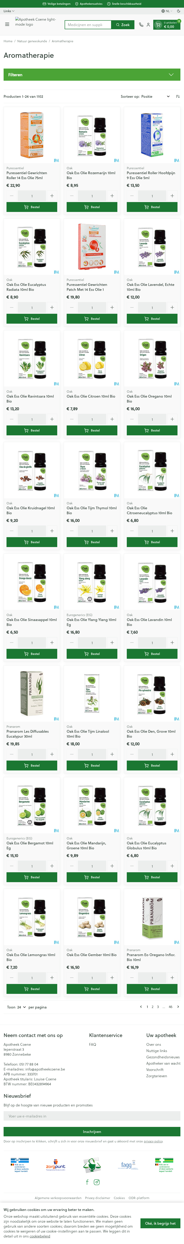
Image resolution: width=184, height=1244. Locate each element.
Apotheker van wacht (163, 1063)
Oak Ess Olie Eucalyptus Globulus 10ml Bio (146, 845)
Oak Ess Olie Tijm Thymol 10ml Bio (92, 510)
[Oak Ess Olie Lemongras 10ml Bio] (32, 917)
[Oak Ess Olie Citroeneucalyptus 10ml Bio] (152, 470)
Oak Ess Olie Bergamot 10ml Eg (30, 845)
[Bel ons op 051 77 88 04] (141, 24)
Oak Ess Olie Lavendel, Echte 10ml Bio (150, 287)
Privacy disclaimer (97, 1198)
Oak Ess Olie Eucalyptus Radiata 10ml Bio (26, 287)
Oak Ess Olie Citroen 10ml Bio (91, 396)
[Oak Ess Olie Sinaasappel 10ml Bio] (32, 582)
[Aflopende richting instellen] (177, 96)
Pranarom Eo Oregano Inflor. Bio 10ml (151, 957)
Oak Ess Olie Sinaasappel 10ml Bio (32, 622)
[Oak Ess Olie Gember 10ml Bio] (92, 917)
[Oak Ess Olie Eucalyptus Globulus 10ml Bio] (152, 805)
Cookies (119, 1198)
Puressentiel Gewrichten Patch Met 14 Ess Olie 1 (87, 287)
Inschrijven (92, 1131)
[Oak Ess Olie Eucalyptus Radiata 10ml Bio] (32, 247)
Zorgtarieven (156, 1075)
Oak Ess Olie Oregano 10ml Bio (149, 399)
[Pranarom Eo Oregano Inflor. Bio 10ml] (152, 917)
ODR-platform (139, 1198)
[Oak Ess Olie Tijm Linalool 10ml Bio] (92, 693)
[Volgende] (177, 1007)
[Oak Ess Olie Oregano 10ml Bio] (152, 358)
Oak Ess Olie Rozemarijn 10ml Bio (91, 175)
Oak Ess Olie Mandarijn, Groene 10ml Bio (86, 845)
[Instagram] (96, 1182)
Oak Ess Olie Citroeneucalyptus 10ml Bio (149, 510)
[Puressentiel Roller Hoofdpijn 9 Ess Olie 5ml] (152, 135)
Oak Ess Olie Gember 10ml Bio (92, 954)
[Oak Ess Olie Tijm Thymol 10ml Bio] (92, 470)
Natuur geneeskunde (32, 41)
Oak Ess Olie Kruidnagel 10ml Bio (31, 510)
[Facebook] (87, 1182)
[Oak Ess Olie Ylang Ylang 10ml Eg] (92, 582)
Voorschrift (155, 1069)
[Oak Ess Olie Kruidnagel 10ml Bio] (32, 470)
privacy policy (153, 1141)
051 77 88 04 (28, 1064)
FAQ (92, 1044)
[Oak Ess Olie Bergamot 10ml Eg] (32, 805)
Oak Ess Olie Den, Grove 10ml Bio (151, 734)
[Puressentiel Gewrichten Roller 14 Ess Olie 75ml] (32, 135)
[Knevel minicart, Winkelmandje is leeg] (158, 25)
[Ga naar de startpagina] (37, 24)
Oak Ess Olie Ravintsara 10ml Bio (30, 399)
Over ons (153, 1044)
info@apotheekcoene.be (45, 1069)
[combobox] (88, 24)
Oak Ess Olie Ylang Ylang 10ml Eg (91, 622)
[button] (92, 75)
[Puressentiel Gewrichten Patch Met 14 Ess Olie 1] (92, 247)
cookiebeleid (40, 1236)
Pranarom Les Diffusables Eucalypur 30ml (28, 734)
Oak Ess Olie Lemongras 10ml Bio (31, 957)
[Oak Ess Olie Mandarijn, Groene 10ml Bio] (92, 805)
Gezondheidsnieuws (163, 1057)
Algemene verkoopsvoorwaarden (58, 1198)
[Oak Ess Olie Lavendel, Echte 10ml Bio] (152, 247)
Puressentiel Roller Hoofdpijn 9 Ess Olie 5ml (151, 175)
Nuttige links (156, 1050)
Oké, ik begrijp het (160, 1223)
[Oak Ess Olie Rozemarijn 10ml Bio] (92, 135)
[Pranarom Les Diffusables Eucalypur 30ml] (32, 693)
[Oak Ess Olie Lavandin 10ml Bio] (152, 582)
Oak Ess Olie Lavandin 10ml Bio (149, 622)
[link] (142, 1007)
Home (8, 41)
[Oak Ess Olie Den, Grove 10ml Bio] (152, 693)
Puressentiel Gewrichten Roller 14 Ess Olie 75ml (27, 175)
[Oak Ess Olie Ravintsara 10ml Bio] (32, 358)
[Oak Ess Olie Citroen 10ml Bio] (92, 358)
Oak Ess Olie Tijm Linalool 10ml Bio (88, 734)
